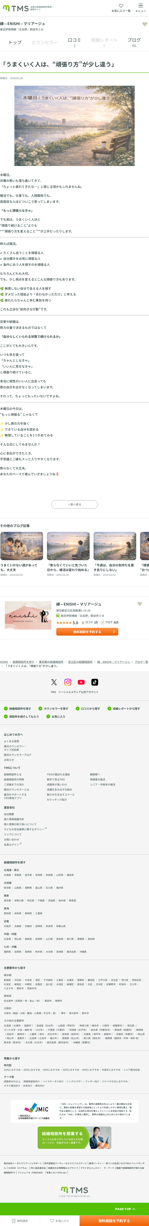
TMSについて (12, 768)
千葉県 (41, 900)
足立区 (114, 979)
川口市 (39, 1029)
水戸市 (82, 1029)
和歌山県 (61, 926)
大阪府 (7, 926)
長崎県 (28, 951)
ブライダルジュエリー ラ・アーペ (97, 1167)
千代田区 (48, 979)
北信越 (7, 883)
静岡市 (20, 1034)
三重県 (38, 913)
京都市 (129, 1034)
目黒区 (38, 984)
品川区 (49, 984)
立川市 (133, 984)
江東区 (59, 979)
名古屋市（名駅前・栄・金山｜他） (22, 1000)
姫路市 (107, 1034)
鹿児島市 (63, 1042)
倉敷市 (20, 1038)
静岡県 (28, 913)
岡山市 (10, 1038)
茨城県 (51, 900)
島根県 (38, 938)
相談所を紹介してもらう (24, 716)
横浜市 (95, 1025)
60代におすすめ (90, 1069)
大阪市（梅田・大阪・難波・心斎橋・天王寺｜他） (30, 1013)
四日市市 (52, 1034)
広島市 (42, 1038)
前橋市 (127, 1029)
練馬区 (17, 984)
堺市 (63, 1013)
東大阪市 (73, 1013)
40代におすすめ (51, 1069)
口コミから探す (90, 708)
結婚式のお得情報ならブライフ (63, 1167)
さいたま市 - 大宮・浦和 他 (18, 1029)
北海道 (7, 874)
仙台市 (49, 1025)
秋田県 (49, 874)
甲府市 (70, 1025)
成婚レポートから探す (126, 708)
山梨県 (17, 887)
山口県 (49, 938)
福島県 (70, 874)
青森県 (17, 874)
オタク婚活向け (12, 1085)
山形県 (59, 874)
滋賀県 (38, 926)
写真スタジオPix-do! (56, 1172)
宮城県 (38, 874)
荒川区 (124, 979)
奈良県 (49, 926)
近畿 (6, 921)
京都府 (28, 926)
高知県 (91, 938)
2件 (96, 622)
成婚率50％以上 (12, 1081)
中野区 (28, 984)
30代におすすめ (31, 1069)
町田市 (122, 984)
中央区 (28, 979)
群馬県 (72, 900)
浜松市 (10, 1034)
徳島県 (59, 938)
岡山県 (17, 938)
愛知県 (7, 913)
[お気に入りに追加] (144, 24)
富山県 (38, 887)
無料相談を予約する (87, 631)
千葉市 (60, 1029)
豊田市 (48, 1000)
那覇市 (85, 1042)
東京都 (7, 900)
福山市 (53, 1038)
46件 (116, 622)
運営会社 (9, 807)
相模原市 (117, 1025)
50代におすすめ (71, 1069)
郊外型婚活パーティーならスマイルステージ (65, 1163)
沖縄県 (83, 951)
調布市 (20, 988)
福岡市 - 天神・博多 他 (126, 1038)
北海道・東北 (11, 870)
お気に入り (58, 716)
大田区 (59, 984)
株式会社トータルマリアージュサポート (23, 1163)
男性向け (40, 1085)
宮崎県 (59, 951)
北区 (90, 984)
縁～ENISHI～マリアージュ (78, 604)
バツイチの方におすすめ (115, 1081)
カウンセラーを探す (56, 708)
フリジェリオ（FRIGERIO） (30, 1172)
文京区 (99, 984)
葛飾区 (80, 979)
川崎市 (105, 1025)
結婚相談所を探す (20, 708)
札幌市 (17, 1025)
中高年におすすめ (111, 1069)
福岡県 (7, 951)
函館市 (27, 1025)
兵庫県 (17, 926)
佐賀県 (17, 951)
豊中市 (85, 1013)
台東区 (70, 979)
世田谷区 (136, 979)
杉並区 (7, 984)
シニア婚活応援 (131, 1069)
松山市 (74, 1038)
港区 (37, 979)
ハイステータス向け (53, 1081)
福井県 (59, 887)
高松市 (96, 1038)
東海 (6, 908)
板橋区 (70, 984)
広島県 (7, 938)
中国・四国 (10, 934)
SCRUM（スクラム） (18, 1167)
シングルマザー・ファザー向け (83, 1081)
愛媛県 (80, 938)
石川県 (49, 887)
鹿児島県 (71, 951)
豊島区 (80, 984)
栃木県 (62, 900)
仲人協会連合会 (38, 1167)
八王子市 (8, 988)
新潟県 (7, 887)
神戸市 (97, 1034)
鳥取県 (28, 938)
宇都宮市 (104, 1029)
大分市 (38, 1042)
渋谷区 (17, 979)
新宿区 (7, 979)
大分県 (49, 951)
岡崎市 (58, 1000)
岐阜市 (74, 1034)
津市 (41, 1034)
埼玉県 (30, 900)
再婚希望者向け (31, 1081)
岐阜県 (17, 913)
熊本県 (38, 951)
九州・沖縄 (10, 947)
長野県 (28, 887)
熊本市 (16, 1042)
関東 (6, 895)
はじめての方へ (13, 734)
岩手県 (28, 874)
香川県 (70, 938)
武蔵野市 (111, 984)
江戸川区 (102, 979)
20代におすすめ (12, 1069)
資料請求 (22, 1221)
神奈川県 (19, 900)
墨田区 (91, 979)
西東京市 (31, 988)
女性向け (27, 1085)
